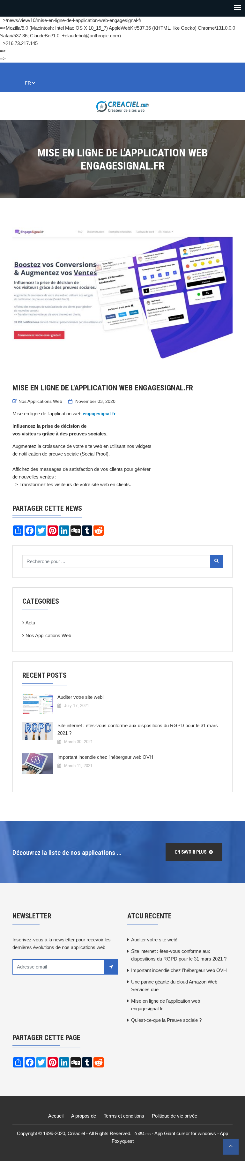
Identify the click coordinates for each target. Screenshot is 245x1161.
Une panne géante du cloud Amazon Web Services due (174, 985)
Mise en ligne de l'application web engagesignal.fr (165, 1004)
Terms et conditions (124, 1116)
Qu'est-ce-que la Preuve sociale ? (166, 1020)
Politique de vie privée (174, 1116)
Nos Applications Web (40, 401)
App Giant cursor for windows (185, 1133)
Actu (30, 622)
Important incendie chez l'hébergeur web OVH (105, 757)
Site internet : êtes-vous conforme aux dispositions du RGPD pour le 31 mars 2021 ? (137, 729)
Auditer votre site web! (80, 697)
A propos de (83, 1116)
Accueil (55, 1116)
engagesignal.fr (99, 414)
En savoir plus (191, 852)
